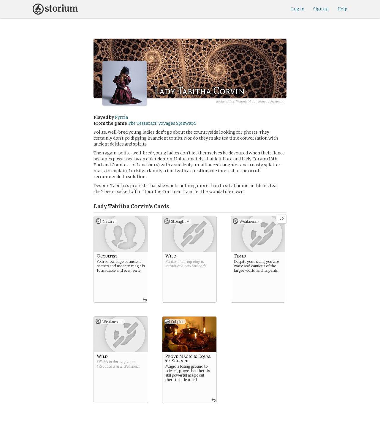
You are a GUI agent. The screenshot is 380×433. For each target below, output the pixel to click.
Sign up (321, 9)
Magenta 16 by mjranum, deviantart (260, 101)
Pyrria (121, 117)
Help (342, 9)
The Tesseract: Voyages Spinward (162, 123)
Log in (297, 9)
